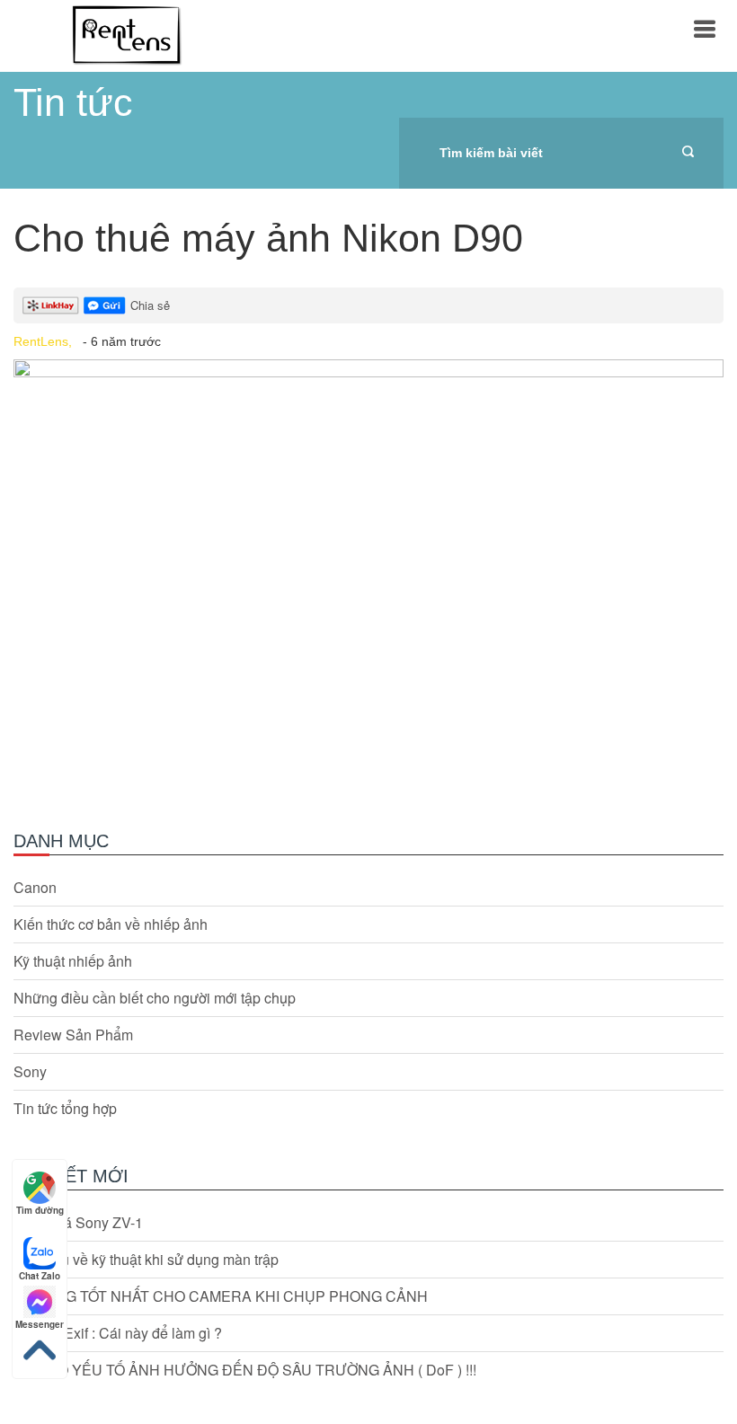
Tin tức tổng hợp (65, 1108)
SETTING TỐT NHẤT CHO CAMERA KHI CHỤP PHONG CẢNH (220, 1296)
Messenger (39, 1324)
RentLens (126, 35)
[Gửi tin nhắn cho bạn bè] (105, 305)
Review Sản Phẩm (73, 1035)
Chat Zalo (39, 1275)
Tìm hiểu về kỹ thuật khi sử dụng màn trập (146, 1259)
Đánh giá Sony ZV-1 (78, 1223)
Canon (35, 887)
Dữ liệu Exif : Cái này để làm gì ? (117, 1333)
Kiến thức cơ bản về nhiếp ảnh (110, 924)
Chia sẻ (150, 305)
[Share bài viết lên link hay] (50, 305)
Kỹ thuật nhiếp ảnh (72, 961)
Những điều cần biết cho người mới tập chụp (154, 998)
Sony (30, 1072)
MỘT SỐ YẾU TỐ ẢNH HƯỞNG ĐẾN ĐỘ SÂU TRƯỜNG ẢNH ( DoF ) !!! (244, 1370)
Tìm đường (40, 1210)
